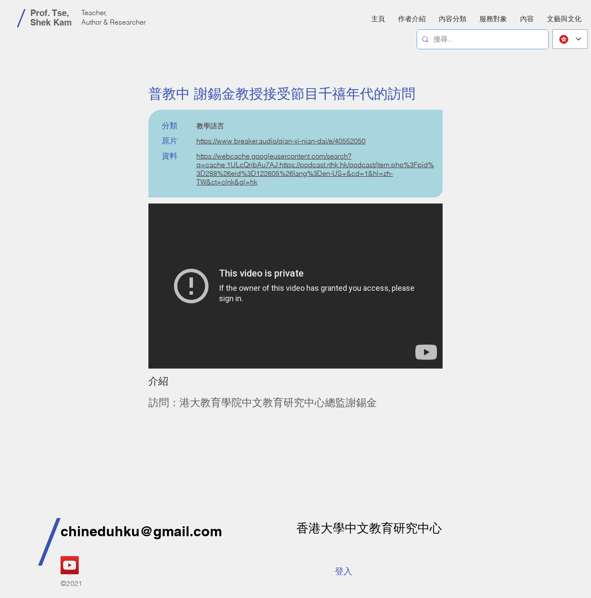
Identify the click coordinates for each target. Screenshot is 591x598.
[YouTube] (70, 565)
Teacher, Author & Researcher (113, 17)
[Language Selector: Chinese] (570, 39)
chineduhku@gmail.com (141, 531)
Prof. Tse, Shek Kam (51, 18)
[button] (527, 18)
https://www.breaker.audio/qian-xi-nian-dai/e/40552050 (281, 141)
